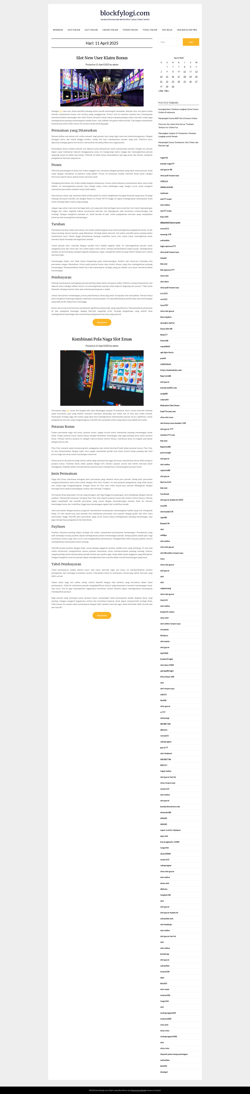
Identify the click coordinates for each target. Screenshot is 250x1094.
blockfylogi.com (125, 13)
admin (115, 64)
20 (196, 76)
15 (167, 76)
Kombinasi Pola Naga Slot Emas (102, 339)
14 (161, 76)
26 (190, 81)
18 (184, 76)
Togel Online (149, 30)
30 (173, 86)
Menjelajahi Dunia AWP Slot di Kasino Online (177, 118)
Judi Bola (167, 30)
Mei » (166, 90)
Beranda (58, 30)
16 (173, 76)
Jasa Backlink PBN (187, 30)
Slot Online (91, 30)
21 (161, 81)
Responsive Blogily (138, 1090)
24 (179, 81)
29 (167, 86)
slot (61, 111)
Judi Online (74, 30)
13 (196, 71)
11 (184, 71)
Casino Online (110, 30)
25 (184, 81)
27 (196, 81)
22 (167, 81)
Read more (102, 322)
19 (190, 76)
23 (173, 81)
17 (179, 76)
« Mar (160, 90)
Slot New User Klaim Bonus (102, 57)
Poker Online (130, 30)
